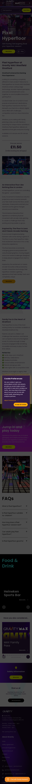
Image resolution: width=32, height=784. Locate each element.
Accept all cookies (20, 404)
